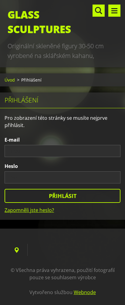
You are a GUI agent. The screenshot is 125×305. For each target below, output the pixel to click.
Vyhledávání (99, 11)
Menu (114, 11)
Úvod (10, 80)
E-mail (12, 139)
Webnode (85, 292)
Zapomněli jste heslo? (29, 210)
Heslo (11, 166)
